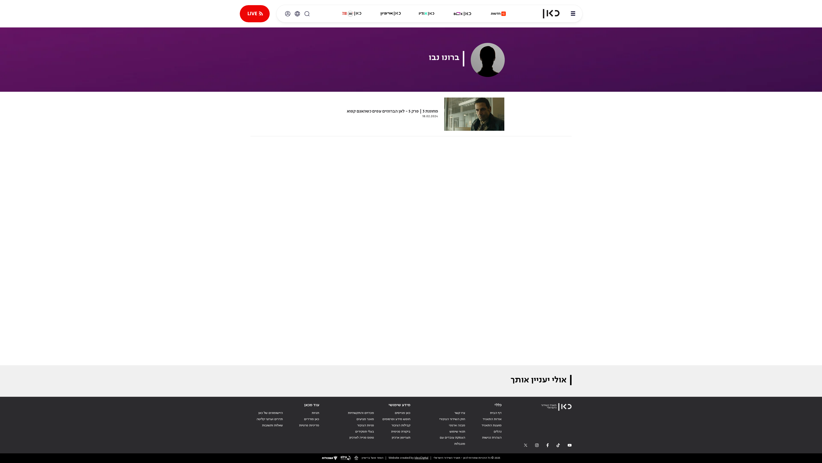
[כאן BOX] (462, 13)
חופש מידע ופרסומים (396, 419)
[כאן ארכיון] (391, 13)
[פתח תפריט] (573, 13)
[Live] (255, 13)
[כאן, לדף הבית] (547, 13)
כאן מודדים (311, 419)
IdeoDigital (421, 458)
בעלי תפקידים (364, 431)
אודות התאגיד (492, 419)
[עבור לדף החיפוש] (307, 13)
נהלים (498, 431)
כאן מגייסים (402, 413)
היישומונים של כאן (270, 413)
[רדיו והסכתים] (426, 13)
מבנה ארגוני (457, 425)
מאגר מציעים (365, 419)
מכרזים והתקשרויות (361, 413)
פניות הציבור (365, 425)
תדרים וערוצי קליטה (269, 419)
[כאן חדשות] (498, 13)
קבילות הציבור (401, 425)
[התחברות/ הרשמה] (287, 13)
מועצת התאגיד (491, 425)
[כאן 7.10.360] (352, 13)
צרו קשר (459, 413)
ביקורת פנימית (400, 431)
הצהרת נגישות (492, 437)
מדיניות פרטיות (309, 425)
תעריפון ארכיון (401, 437)
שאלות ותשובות (272, 425)
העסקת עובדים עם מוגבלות (452, 441)
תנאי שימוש (457, 431)
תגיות (315, 413)
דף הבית (496, 413)
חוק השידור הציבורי (452, 419)
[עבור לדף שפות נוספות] (297, 13)
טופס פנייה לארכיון (361, 437)
